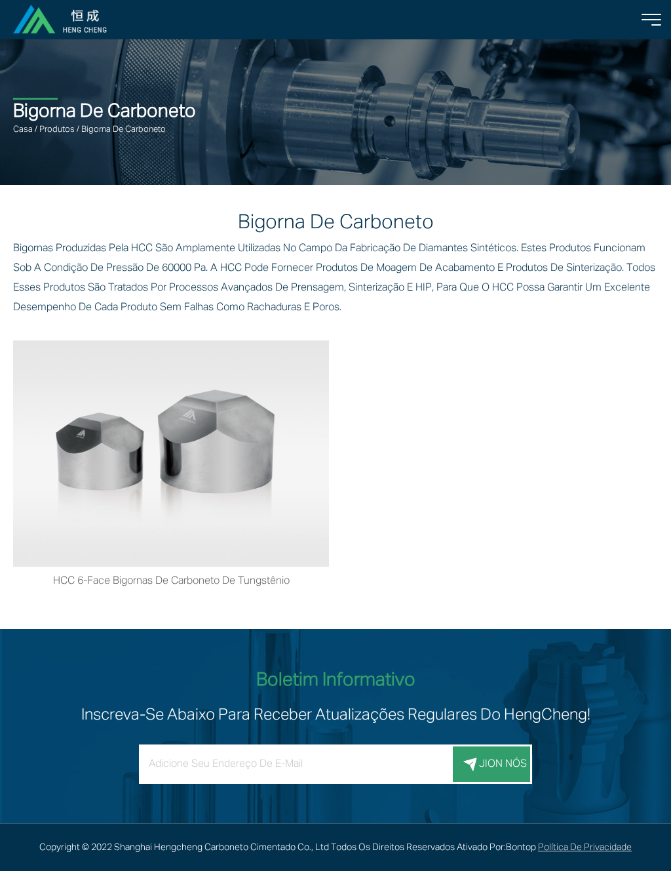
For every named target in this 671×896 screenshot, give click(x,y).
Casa (23, 129)
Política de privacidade (585, 847)
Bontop (521, 847)
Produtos (57, 129)
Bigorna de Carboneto (123, 129)
